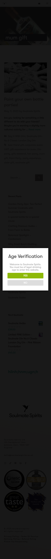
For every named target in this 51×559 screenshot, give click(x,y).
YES (25, 275)
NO (25, 282)
